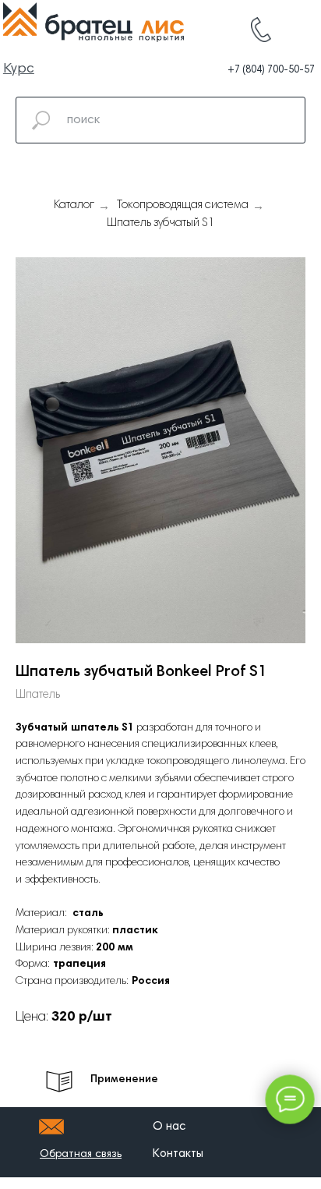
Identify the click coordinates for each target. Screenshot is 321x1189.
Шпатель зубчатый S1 (160, 223)
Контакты (178, 1154)
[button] (81, 1154)
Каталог (74, 205)
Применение (124, 1079)
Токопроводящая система (183, 205)
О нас (169, 1127)
